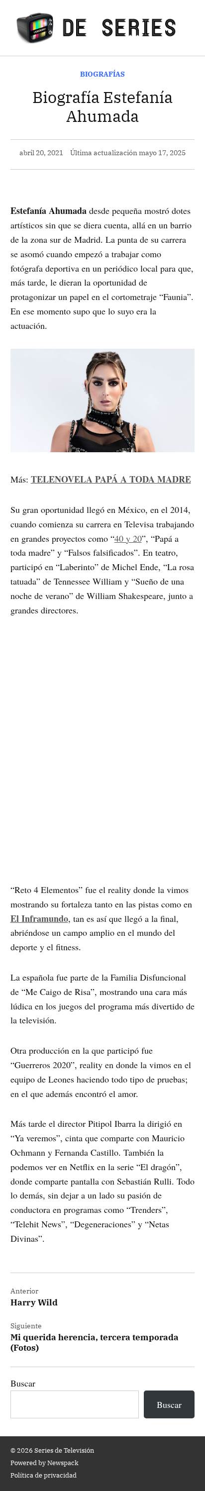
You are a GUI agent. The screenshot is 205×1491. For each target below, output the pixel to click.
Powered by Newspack (44, 1463)
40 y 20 (128, 538)
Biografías (102, 74)
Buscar (22, 1383)
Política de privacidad (43, 1475)
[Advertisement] (102, 735)
